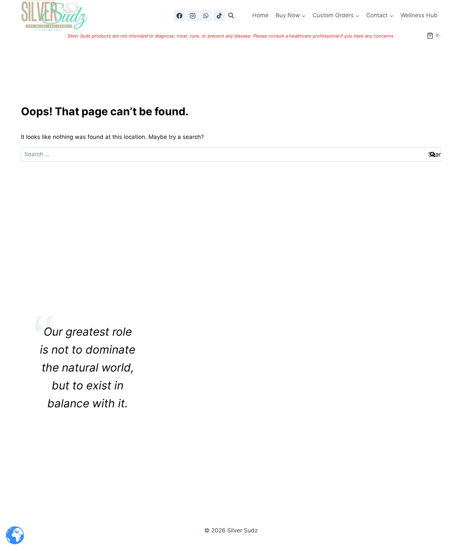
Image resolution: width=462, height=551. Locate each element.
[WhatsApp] (206, 15)
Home (260, 15)
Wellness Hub (419, 15)
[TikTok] (219, 15)
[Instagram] (193, 15)
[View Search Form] (231, 15)
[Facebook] (179, 15)
